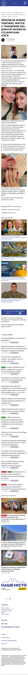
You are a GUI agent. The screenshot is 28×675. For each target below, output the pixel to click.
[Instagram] (13, 3)
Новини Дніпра (7, 12)
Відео (2, 612)
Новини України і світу (7, 609)
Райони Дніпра (5, 614)
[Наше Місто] (3, 3)
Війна (9, 206)
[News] (15, 3)
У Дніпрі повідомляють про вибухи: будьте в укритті (12, 325)
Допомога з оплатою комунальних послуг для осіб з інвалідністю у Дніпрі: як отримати (13, 319)
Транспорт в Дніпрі (6, 611)
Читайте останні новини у (14, 312)
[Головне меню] (25, 3)
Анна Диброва (10, 39)
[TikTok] (18, 3)
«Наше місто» (8, 68)
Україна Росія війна (14, 209)
